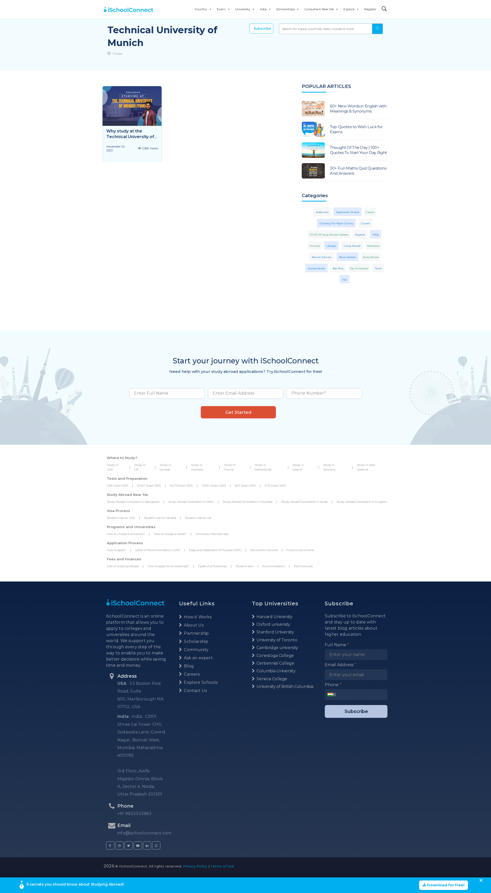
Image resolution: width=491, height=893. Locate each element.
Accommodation (273, 566)
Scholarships (285, 9)
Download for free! (445, 885)
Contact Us (195, 690)
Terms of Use (222, 866)
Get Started (238, 412)
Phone (333, 684)
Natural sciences (321, 257)
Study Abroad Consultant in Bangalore (133, 502)
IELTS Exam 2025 (181, 485)
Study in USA (112, 467)
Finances (314, 246)
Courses (365, 223)
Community (195, 649)
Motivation (373, 246)
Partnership (196, 633)
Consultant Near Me (319, 9)
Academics (322, 212)
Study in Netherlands (263, 467)
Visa (344, 279)
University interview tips (211, 534)
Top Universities (359, 268)
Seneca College (271, 678)
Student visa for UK (198, 518)
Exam (221, 9)
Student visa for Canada (160, 518)
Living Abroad (352, 246)
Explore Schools (200, 682)
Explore (348, 9)
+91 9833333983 (134, 813)
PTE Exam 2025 (275, 485)
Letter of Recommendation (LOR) (157, 550)
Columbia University (275, 670)
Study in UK (140, 467)
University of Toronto (276, 640)
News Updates (347, 257)
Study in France (230, 467)
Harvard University (274, 616)
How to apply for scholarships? (168, 566)
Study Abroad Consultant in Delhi (191, 502)
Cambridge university (277, 647)
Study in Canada (165, 467)
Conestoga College (275, 655)
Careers (370, 212)
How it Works (197, 617)
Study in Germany (329, 467)
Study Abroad (371, 257)
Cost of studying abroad (123, 566)
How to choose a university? (126, 534)
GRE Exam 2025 (117, 485)
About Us (193, 625)
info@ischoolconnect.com (144, 833)
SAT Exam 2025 (245, 485)
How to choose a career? (170, 534)
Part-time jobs (303, 566)
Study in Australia (197, 467)
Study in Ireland (298, 467)
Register (370, 9)
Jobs (263, 9)
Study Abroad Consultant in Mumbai (247, 502)
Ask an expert (198, 657)
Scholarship (195, 641)
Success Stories (316, 268)
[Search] (384, 9)
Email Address (340, 664)
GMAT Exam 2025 (149, 485)
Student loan (244, 566)
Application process (347, 212)
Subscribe (262, 28)
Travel (378, 268)
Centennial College (275, 663)
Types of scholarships (212, 566)
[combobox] (331, 694)
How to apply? (116, 550)
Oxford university (273, 624)
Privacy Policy (195, 866)
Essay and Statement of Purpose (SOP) (215, 550)
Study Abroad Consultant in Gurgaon (362, 502)
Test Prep (338, 268)
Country (201, 9)
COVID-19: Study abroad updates (329, 234)
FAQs (376, 234)
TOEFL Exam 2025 (214, 485)
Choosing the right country (336, 223)
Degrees (360, 234)
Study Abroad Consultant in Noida (304, 502)
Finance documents (300, 550)
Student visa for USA (121, 518)
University (242, 9)
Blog (188, 666)
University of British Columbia (284, 686)
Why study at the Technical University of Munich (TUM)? (130, 137)
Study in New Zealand (366, 467)
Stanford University (275, 632)
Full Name (337, 644)
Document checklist (264, 550)
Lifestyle (331, 246)
